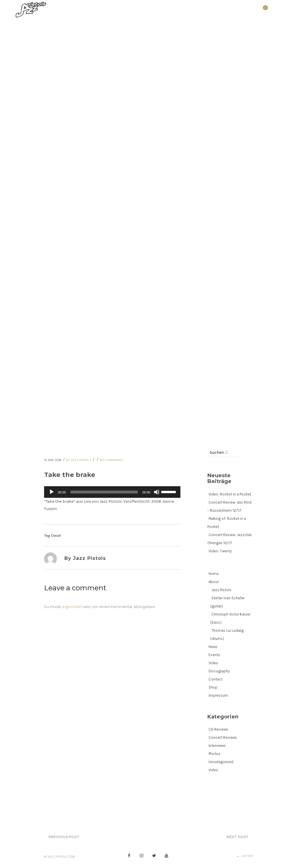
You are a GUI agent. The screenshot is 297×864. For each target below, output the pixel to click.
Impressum (218, 695)
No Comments (111, 460)
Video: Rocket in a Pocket (230, 494)
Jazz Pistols (221, 590)
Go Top (247, 856)
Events (214, 655)
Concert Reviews (223, 737)
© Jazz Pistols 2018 (59, 856)
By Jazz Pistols (79, 460)
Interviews (217, 745)
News (213, 647)
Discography (219, 671)
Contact (215, 679)
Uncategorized (221, 762)
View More (18, 212)
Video (213, 663)
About (214, 582)
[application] (112, 492)
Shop (213, 687)
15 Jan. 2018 (53, 460)
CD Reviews (218, 729)
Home (214, 573)
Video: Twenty (220, 551)
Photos (214, 754)
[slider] (169, 491)
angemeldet (71, 606)
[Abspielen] (52, 492)
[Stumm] (157, 492)
